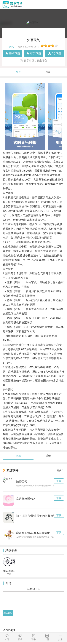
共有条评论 (33, 589)
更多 (59, 470)
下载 (58, 481)
